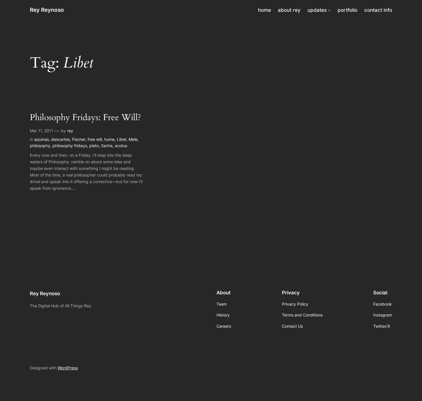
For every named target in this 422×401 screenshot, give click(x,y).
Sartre (107, 145)
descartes (60, 139)
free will (95, 139)
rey (70, 130)
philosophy (40, 145)
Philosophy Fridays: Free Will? (85, 118)
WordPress (68, 367)
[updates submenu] (329, 10)
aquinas (41, 139)
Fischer (78, 139)
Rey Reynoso (47, 9)
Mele (133, 139)
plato (94, 145)
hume (109, 139)
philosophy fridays (70, 145)
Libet (121, 139)
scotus (121, 145)
